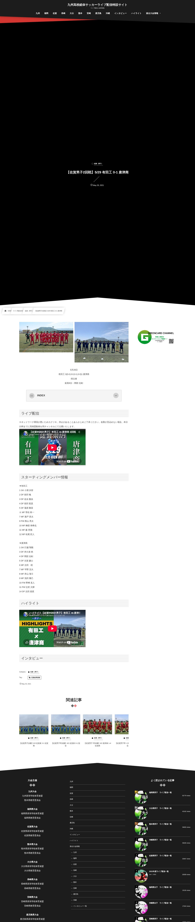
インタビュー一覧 (80, 906)
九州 (71, 781)
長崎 (71, 799)
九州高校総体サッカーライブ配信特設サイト (97, 4)
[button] (116, 395)
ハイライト (74, 840)
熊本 (71, 811)
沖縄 (71, 829)
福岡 (71, 787)
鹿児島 (72, 823)
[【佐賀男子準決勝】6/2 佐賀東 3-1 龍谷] (65, 724)
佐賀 (71, 793)
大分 (71, 805)
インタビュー (75, 835)
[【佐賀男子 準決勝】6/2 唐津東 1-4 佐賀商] (97, 724)
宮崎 (71, 817)
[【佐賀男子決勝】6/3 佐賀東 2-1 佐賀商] (33, 724)
